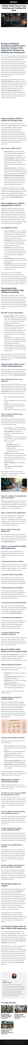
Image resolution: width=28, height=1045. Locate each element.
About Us (4, 1041)
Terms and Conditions (22, 1041)
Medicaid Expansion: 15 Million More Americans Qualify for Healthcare (7, 1025)
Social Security (10, 444)
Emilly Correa (7, 982)
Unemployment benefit (12, 446)
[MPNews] (13, 2)
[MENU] (2, 2)
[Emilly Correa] (14, 978)
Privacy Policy (13, 1041)
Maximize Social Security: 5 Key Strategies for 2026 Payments (21, 1009)
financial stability (20, 962)
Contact (8, 1041)
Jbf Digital (22, 1043)
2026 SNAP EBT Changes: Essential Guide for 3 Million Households (7, 1009)
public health (19, 891)
